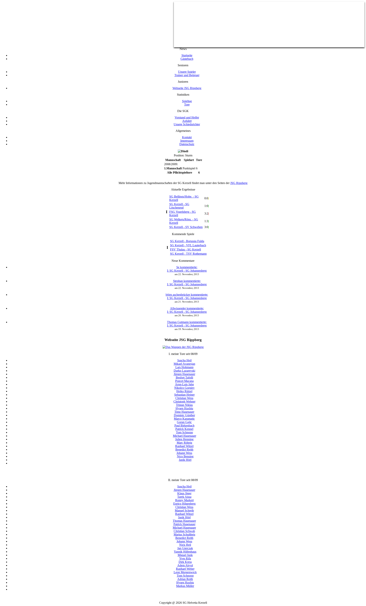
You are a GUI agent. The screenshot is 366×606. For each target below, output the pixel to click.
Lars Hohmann (184, 367)
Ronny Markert (184, 500)
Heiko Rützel (184, 391)
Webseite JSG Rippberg (187, 88)
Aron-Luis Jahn (184, 384)
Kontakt (187, 137)
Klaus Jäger (184, 493)
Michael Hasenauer (184, 435)
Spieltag (187, 101)
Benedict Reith (184, 449)
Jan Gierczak (185, 548)
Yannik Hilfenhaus (185, 551)
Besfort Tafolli (184, 377)
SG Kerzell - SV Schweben (186, 227)
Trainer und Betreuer (186, 75)
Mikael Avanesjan (184, 363)
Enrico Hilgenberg (184, 503)
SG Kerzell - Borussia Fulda (187, 241)
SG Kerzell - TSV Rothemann (188, 253)
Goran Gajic (184, 422)
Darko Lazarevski (184, 370)
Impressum (186, 140)
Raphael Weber (185, 568)
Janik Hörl (185, 459)
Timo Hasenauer (184, 411)
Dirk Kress (185, 562)
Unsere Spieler (187, 71)
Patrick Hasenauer (184, 524)
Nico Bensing (185, 456)
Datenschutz (186, 144)
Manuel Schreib (184, 510)
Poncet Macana (184, 381)
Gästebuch (187, 58)
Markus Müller (185, 586)
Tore (187, 104)
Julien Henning (184, 439)
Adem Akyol (185, 565)
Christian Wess (184, 398)
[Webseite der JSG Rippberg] (183, 347)
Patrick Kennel (184, 429)
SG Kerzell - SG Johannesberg (187, 269)
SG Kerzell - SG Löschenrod (179, 206)
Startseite (186, 55)
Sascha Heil (184, 360)
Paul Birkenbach (184, 425)
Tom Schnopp (184, 432)
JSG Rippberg (238, 183)
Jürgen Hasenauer (184, 374)
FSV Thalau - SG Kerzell (185, 249)
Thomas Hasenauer (184, 520)
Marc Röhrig (184, 442)
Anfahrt (187, 120)
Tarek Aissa (184, 496)
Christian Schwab (184, 531)
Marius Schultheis (184, 534)
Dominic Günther (184, 415)
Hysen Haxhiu (184, 408)
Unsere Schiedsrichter (187, 124)
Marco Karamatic (184, 418)
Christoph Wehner (184, 401)
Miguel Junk (185, 555)
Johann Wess (184, 453)
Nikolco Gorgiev (184, 387)
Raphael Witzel (184, 446)
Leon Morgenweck (185, 572)
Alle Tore (187, 466)
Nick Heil (185, 544)
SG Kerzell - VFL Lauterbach (188, 245)
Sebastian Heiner (184, 394)
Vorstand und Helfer (187, 117)
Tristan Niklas (184, 405)
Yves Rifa (185, 558)
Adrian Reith (185, 579)
